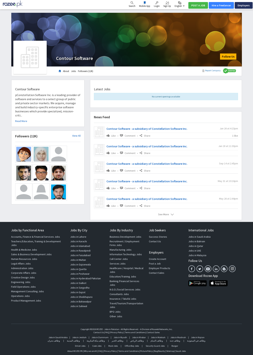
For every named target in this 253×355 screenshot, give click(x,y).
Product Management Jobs (26, 300)
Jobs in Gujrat (77, 292)
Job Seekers (157, 230)
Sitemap (170, 351)
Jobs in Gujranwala (80, 264)
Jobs (73, 71)
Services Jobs (118, 263)
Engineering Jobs (20, 282)
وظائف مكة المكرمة (96, 340)
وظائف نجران (54, 340)
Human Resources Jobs (24, 259)
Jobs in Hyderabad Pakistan (85, 278)
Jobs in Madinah (178, 337)
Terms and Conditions (135, 332)
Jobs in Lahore (78, 236)
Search (132, 6)
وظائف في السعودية (196, 340)
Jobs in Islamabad (80, 246)
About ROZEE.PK (75, 351)
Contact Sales (156, 272)
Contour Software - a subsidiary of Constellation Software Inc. (146, 128)
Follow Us (228, 56)
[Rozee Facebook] (191, 268)
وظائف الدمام (157, 340)
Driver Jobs (80, 345)
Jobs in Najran (197, 337)
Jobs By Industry (121, 230)
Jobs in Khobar (139, 337)
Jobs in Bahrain (196, 241)
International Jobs (201, 230)
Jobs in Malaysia (197, 255)
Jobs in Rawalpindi (80, 250)
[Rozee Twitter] (200, 268)
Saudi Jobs (181, 351)
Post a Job (155, 263)
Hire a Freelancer (221, 5)
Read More (21, 121)
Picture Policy (146, 351)
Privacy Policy (116, 332)
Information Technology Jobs (126, 254)
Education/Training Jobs (123, 276)
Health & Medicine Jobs (24, 249)
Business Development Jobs (125, 236)
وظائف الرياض (137, 340)
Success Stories (158, 236)
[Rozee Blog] (224, 268)
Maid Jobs (113, 345)
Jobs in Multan (78, 260)
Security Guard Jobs (155, 345)
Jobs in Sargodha (79, 287)
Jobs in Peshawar (80, 273)
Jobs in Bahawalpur (80, 301)
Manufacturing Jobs (121, 249)
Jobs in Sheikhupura (81, 297)
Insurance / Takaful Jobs (123, 298)
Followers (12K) (85, 71)
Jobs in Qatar (195, 246)
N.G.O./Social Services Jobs (125, 289)
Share (147, 135)
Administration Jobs (22, 268)
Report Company (213, 70)
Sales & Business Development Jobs (31, 254)
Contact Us (155, 241)
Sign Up (167, 6)
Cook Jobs (96, 345)
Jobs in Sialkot (78, 283)
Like (113, 135)
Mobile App (144, 6)
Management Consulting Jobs (27, 291)
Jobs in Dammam (100, 337)
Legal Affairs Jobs (21, 263)
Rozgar (175, 345)
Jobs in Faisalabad (80, 255)
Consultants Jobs (119, 294)
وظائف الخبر (117, 340)
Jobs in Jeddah (79, 337)
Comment (130, 135)
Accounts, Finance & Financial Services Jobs (35, 236)
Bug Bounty (159, 351)
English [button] (178, 6)
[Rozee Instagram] (232, 268)
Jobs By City (78, 230)
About (66, 71)
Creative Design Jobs (23, 277)
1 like (235, 135)
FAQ (107, 332)
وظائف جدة (175, 340)
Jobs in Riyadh (120, 337)
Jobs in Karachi (78, 241)
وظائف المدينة (73, 340)
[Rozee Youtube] (208, 268)
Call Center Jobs (119, 259)
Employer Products (159, 268)
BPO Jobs (115, 311)
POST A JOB (198, 5)
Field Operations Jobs (23, 286)
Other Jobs (116, 316)
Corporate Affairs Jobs (23, 272)
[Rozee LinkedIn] (216, 268)
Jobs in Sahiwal (78, 306)
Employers (244, 5)
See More (163, 214)
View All (76, 135)
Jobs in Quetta (78, 269)
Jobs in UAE (194, 250)
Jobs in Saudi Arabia (199, 236)
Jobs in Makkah (158, 337)
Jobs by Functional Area (27, 230)
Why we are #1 (90, 351)
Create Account (157, 259)
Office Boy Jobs (132, 345)
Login (157, 6)
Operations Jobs (20, 296)
